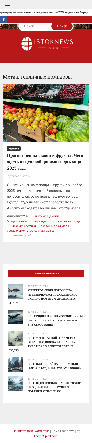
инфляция (40, 221)
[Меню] (7, 4)
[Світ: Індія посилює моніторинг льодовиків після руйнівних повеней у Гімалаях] (15, 383)
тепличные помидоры (55, 225)
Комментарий (22, 235)
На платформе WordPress (31, 431)
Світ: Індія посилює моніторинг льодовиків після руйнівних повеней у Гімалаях (54, 387)
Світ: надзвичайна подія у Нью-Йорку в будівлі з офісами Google (54, 366)
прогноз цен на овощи (66, 221)
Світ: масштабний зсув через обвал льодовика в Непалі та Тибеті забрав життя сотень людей (41, 344)
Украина (14, 148)
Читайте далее (47, 216)
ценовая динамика (42, 230)
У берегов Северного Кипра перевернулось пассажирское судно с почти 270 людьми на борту (42, 296)
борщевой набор (17, 221)
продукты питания (24, 225)
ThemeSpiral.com (46, 436)
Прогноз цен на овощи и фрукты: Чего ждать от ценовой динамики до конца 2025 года (45, 161)
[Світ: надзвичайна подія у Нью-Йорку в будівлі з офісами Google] (15, 364)
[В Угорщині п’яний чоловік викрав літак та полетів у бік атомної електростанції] (15, 316)
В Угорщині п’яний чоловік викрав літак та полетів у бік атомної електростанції (56, 320)
